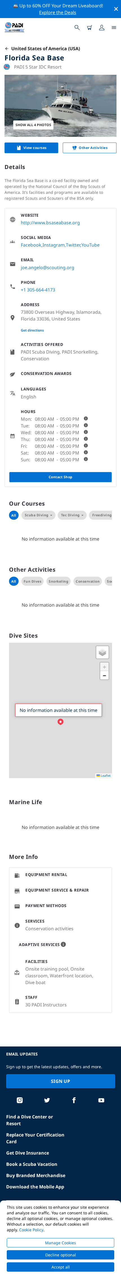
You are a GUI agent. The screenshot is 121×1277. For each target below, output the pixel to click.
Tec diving (70, 515)
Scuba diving (37, 515)
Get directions (32, 330)
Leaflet (105, 775)
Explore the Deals (57, 12)
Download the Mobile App (35, 1187)
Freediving (102, 515)
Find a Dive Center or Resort (29, 1120)
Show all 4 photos (33, 124)
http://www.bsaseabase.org (50, 223)
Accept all (60, 1267)
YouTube (90, 245)
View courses (35, 147)
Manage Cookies (60, 1242)
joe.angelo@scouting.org (47, 267)
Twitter (73, 245)
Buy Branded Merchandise (35, 1175)
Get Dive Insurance (27, 1153)
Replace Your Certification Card (35, 1138)
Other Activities (93, 147)
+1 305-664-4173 (38, 290)
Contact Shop (61, 477)
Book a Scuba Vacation (31, 1164)
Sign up (60, 1081)
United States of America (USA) (44, 48)
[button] (60, 722)
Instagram (53, 245)
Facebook (31, 245)
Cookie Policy (31, 1229)
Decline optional (60, 1255)
